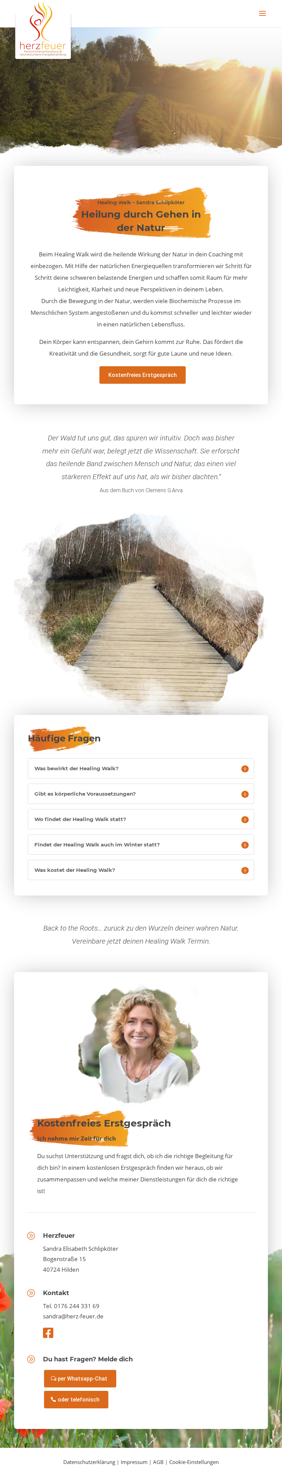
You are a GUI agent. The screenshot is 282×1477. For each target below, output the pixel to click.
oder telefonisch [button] (78, 1399)
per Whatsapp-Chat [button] (82, 1378)
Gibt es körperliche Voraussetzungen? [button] (85, 794)
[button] (262, 17)
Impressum (134, 1461)
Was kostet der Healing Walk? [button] (74, 870)
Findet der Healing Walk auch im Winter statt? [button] (97, 844)
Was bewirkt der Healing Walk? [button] (76, 768)
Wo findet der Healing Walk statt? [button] (80, 819)
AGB (158, 1461)
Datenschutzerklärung (89, 1461)
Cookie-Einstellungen (194, 1461)
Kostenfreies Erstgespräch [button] (142, 375)
